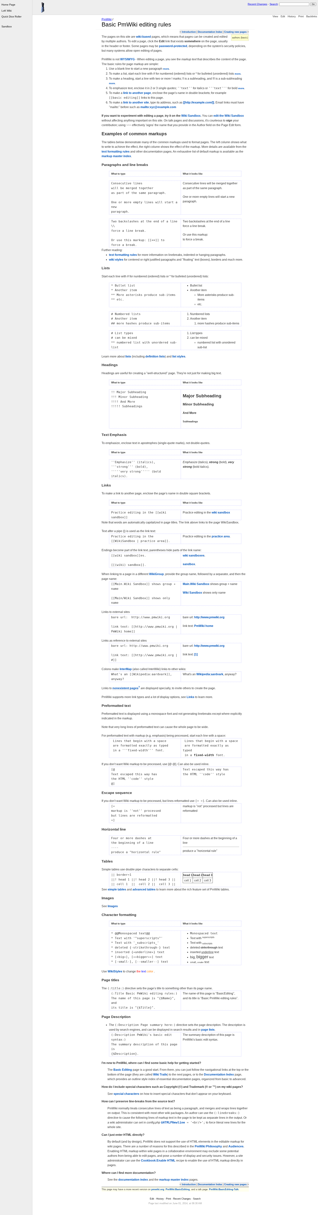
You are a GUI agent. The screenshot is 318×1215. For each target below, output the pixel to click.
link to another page (137, 92)
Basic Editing (122, 1069)
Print (301, 16)
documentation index (133, 1179)
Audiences (235, 1146)
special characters (126, 1093)
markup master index (116, 156)
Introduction (189, 32)
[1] (196, 654)
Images (113, 906)
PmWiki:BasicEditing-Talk (224, 1189)
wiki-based (143, 36)
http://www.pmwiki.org (209, 617)
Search (274, 4)
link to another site (136, 102)
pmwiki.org (157, 1189)
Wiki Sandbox (191, 115)
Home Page (8, 4)
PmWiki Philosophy (208, 1146)
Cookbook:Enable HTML (158, 1160)
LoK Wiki (6, 10)
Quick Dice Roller (11, 16)
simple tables (117, 889)
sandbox (189, 564)
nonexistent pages (125, 688)
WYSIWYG (127, 59)
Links (190, 697)
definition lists (155, 356)
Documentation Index (210, 32)
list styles (178, 356)
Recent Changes (257, 4)
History (292, 16)
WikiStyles (115, 971)
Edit (283, 16)
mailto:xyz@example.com (158, 107)
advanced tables (144, 889)
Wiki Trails (160, 1074)
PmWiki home (203, 625)
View (275, 16)
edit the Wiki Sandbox (228, 115)
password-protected (173, 46)
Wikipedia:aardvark (209, 674)
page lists (208, 1029)
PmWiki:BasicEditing (178, 1189)
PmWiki (107, 19)
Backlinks (311, 16)
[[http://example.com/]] (198, 102)
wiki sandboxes (193, 555)
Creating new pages (235, 32)
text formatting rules (116, 151)
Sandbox (6, 26)
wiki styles (116, 259)
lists (128, 356)
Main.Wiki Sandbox (196, 584)
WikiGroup (156, 574)
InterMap (126, 669)
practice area (221, 536)
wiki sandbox (221, 512)
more (166, 68)
